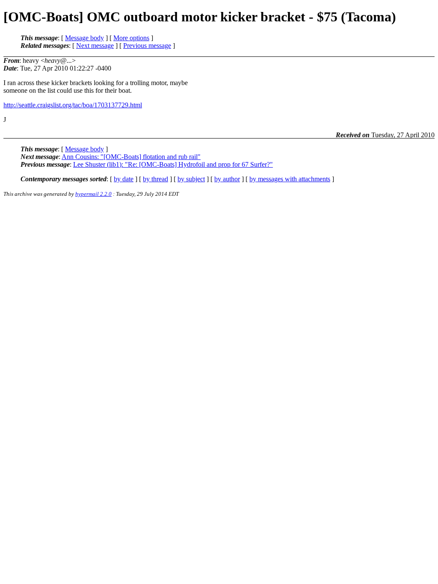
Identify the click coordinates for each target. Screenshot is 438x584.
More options (131, 37)
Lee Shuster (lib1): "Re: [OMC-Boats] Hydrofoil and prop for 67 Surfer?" (173, 164)
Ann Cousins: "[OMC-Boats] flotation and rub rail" (131, 156)
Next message (95, 45)
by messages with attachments (289, 179)
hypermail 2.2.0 (93, 194)
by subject (191, 179)
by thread (155, 179)
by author (227, 179)
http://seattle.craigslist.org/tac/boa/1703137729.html (72, 105)
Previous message (147, 45)
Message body (84, 37)
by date (123, 179)
